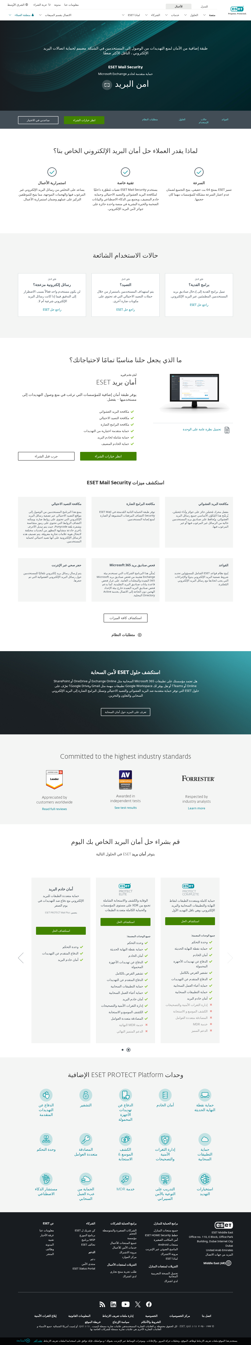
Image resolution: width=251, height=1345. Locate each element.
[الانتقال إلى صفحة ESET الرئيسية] (237, 10)
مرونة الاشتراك (169, 1254)
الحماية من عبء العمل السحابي (86, 1194)
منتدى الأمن (88, 1264)
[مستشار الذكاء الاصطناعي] (46, 1184)
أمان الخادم (165, 1105)
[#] (228, 430)
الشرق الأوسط (15, 4)
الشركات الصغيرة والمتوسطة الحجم (120, 1231)
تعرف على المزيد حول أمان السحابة (125, 712)
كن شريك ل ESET (85, 1230)
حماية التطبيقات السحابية (205, 1154)
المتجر (50, 1254)
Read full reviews (54, 809)
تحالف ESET (88, 1244)
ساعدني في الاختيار (38, 120)
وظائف (50, 1249)
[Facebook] (149, 1306)
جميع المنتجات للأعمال (123, 1243)
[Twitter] (137, 1306)
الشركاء (155, 15)
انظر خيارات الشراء (84, 120)
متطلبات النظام (150, 119)
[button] (230, 957)
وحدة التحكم (46, 1149)
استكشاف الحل (190, 921)
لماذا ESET (134, 15)
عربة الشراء (40, 4)
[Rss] (102, 1306)
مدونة (57, 4)
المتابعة (21, 1340)
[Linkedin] (113, 1306)
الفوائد (225, 119)
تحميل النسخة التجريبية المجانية (164, 1274)
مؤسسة (132, 1238)
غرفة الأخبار (47, 1235)
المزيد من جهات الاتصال (219, 1254)
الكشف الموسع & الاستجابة (125, 1154)
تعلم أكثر (38, 1340)
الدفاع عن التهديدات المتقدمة (46, 1110)
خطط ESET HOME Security (161, 1235)
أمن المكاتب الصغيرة (166, 1240)
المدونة (50, 1244)
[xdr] (125, 1145)
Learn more (196, 808)
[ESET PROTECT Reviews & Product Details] (54, 788)
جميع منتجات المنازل (166, 1230)
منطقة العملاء (23, 15)
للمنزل (204, 6)
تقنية (51, 1240)
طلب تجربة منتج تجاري (123, 1271)
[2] (123, 1050)
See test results (125, 807)
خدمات (175, 15)
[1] (128, 1050)
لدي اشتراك (171, 1281)
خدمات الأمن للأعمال (124, 1247)
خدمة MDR (125, 1189)
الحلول (194, 15)
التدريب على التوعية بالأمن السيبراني (165, 1194)
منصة (212, 15)
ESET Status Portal (84, 1268)
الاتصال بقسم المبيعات (58, 15)
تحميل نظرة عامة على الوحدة (202, 429)
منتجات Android (168, 1244)
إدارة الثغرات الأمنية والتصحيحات (165, 1154)
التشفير (86, 1105)
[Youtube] (125, 1306)
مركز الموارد (129, 1257)
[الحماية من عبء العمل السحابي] (85, 1184)
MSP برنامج (88, 1240)
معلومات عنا (71, 4)
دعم (92, 1259)
